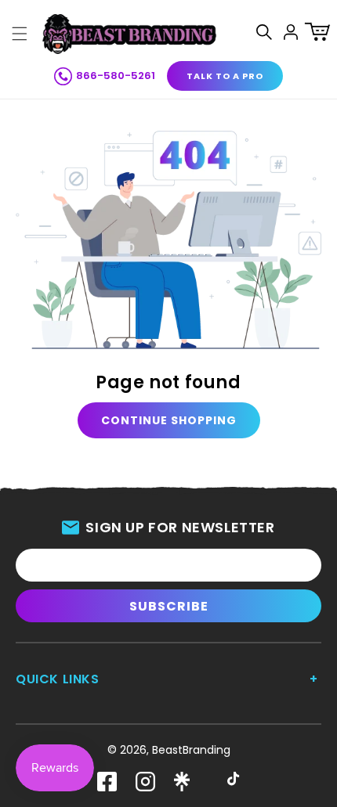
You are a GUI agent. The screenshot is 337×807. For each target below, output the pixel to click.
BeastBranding (191, 750)
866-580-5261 (115, 75)
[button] (19, 33)
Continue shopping (169, 420)
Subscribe (168, 606)
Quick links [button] (58, 679)
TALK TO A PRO (225, 76)
